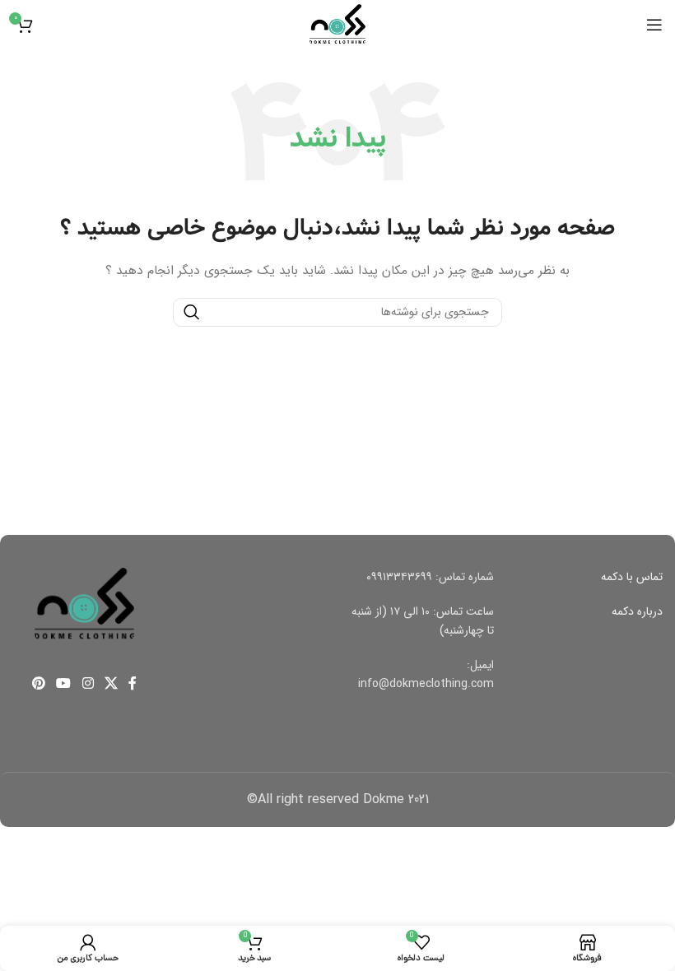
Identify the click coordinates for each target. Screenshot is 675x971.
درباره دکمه (637, 611)
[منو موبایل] (654, 24)
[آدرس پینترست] (38, 684)
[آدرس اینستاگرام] (88, 684)
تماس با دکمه (632, 577)
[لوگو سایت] (337, 24)
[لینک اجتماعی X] (111, 684)
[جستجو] (192, 312)
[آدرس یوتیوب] (64, 684)
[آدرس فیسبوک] (132, 684)
